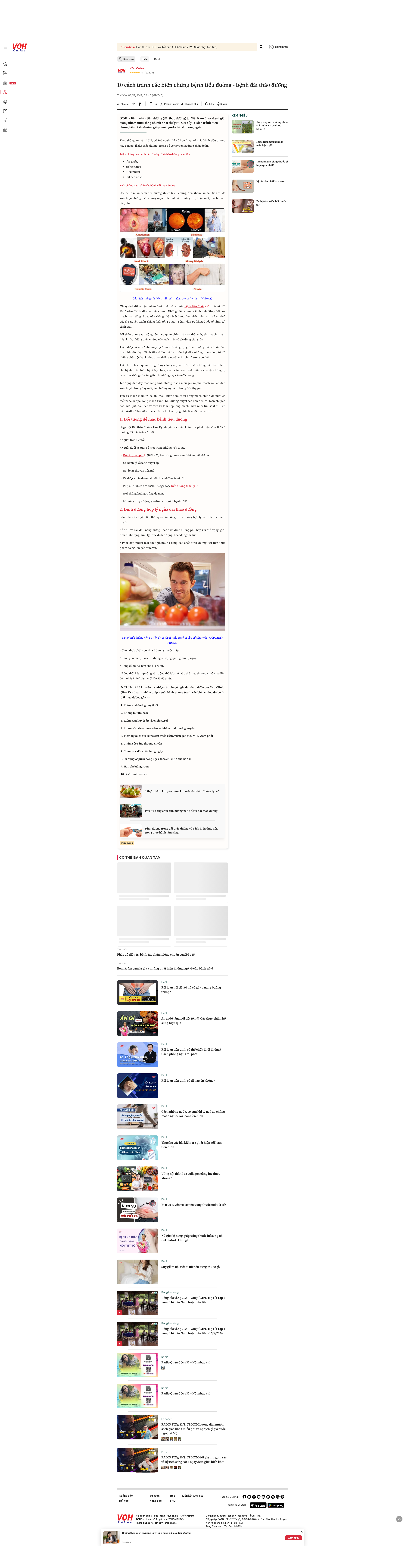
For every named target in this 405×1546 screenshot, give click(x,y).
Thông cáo (155, 1500)
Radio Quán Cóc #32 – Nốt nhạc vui (185, 1362)
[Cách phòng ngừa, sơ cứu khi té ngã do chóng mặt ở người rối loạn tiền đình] (137, 1116)
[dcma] (273, 1497)
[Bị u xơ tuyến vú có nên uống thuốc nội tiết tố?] (137, 1210)
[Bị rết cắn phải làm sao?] (243, 186)
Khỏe (145, 59)
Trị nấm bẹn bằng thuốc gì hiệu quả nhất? (272, 163)
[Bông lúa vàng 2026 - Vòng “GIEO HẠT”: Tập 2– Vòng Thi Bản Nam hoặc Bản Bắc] (137, 1303)
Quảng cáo (126, 1495)
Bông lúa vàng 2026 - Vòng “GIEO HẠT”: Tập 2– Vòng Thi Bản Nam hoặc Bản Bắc (194, 1300)
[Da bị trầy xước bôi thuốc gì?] (243, 206)
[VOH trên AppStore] (258, 1505)
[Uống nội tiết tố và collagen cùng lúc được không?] (137, 1178)
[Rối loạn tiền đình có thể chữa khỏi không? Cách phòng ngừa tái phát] (137, 1054)
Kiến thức (128, 59)
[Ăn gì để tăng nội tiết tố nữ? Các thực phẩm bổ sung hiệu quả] (137, 1023)
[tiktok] (254, 1497)
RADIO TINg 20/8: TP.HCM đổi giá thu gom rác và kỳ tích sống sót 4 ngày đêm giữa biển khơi (194, 1459)
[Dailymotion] (282, 1497)
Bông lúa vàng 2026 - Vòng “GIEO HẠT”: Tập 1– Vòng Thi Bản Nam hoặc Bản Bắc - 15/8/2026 (194, 1331)
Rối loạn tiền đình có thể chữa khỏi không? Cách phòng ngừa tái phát (191, 1051)
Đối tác (124, 1500)
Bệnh (157, 59)
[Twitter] (278, 1497)
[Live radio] (18, 83)
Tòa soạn (153, 1495)
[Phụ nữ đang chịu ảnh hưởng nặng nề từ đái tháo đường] (131, 810)
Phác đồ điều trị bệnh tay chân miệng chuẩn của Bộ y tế (156, 954)
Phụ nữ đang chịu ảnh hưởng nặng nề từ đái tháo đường (181, 811)
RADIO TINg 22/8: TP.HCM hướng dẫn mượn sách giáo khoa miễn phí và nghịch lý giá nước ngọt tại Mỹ (193, 1428)
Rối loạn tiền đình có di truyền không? (188, 1080)
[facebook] (140, 104)
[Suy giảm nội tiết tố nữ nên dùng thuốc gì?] (137, 1272)
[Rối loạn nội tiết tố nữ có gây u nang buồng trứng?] (137, 992)
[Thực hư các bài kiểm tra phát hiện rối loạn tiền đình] (137, 1147)
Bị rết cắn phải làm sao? (270, 181)
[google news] (268, 1497)
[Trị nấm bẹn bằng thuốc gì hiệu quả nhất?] (243, 166)
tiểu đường (128, 843)
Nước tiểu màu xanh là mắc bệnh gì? (269, 143)
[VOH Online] (125, 1519)
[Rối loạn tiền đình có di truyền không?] (137, 1085)
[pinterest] (259, 1497)
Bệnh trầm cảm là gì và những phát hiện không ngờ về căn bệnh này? (165, 968)
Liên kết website (192, 1495)
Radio (164, 1357)
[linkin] (263, 1497)
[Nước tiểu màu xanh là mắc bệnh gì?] (243, 146)
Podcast (166, 1419)
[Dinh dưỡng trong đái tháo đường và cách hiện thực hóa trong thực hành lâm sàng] (131, 830)
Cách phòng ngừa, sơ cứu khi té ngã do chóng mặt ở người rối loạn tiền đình (193, 1113)
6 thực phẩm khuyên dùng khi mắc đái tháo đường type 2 (182, 791)
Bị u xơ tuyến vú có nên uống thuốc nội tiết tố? (193, 1204)
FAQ (172, 1500)
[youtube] (249, 1497)
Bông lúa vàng (170, 1292)
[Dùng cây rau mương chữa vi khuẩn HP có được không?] (243, 126)
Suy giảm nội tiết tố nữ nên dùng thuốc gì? (191, 1266)
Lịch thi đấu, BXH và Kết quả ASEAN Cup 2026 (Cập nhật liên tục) (176, 47)
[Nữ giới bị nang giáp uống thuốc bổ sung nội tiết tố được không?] (137, 1241)
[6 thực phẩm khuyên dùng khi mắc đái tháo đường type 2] (131, 791)
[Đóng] (301, 1531)
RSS (172, 1495)
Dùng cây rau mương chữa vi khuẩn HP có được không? (272, 125)
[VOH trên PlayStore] (276, 1505)
